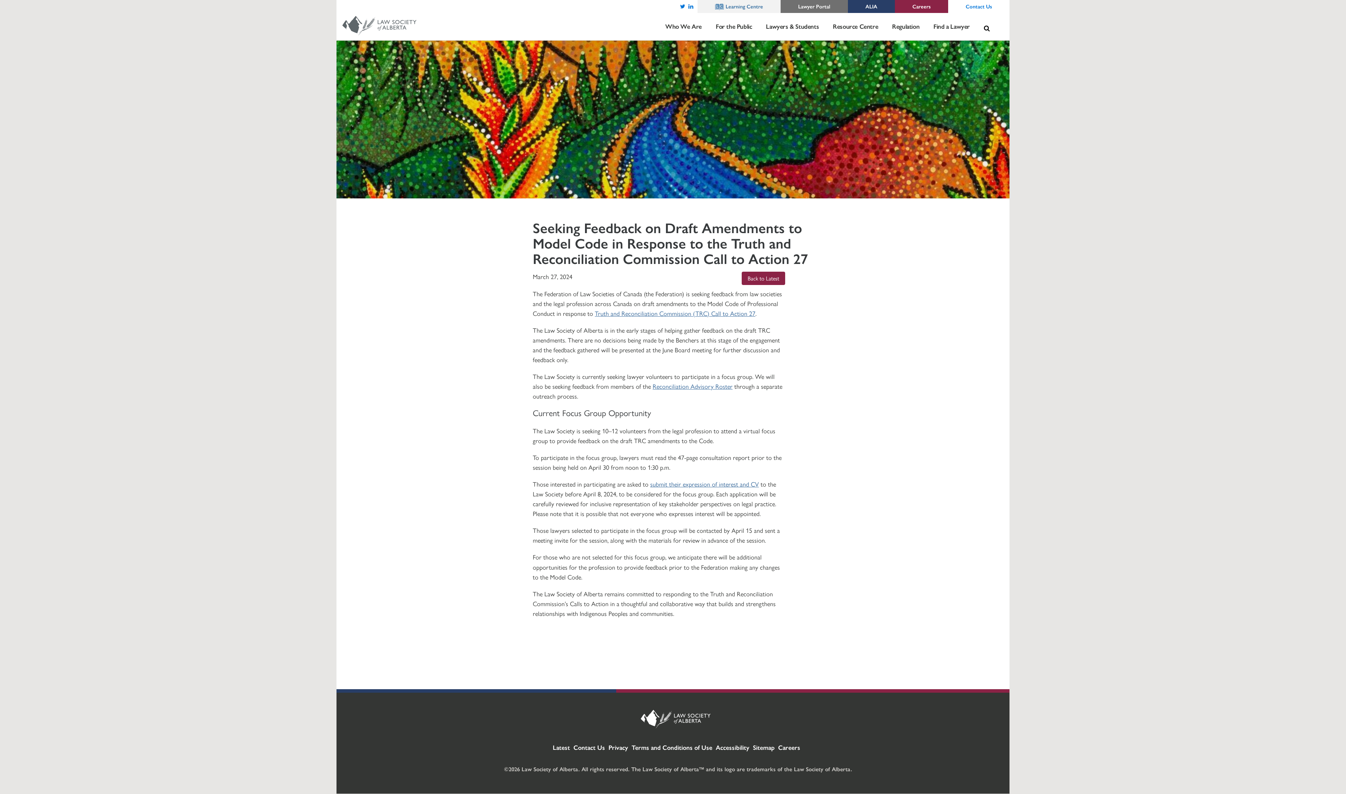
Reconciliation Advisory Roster (693, 386)
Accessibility (732, 747)
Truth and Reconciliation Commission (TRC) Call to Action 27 (675, 313)
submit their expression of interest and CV (704, 484)
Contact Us (589, 747)
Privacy (618, 747)
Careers (789, 747)
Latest (561, 747)
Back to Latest (763, 278)
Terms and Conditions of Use (672, 747)
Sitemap (764, 747)
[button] (987, 28)
